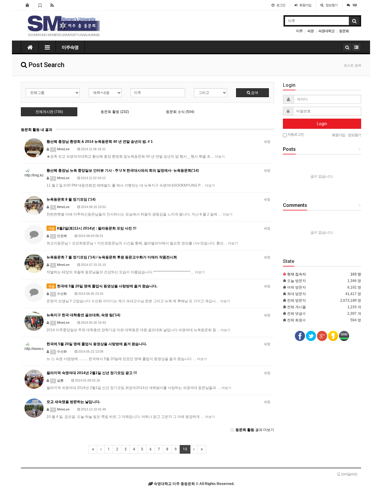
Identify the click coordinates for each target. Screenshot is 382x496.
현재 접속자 (296, 274)
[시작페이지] (27, 5)
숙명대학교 (326, 31)
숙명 (310, 31)
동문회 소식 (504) (180, 112)
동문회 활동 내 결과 (36, 130)
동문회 (344, 31)
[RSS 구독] (52, 5)
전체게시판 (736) (49, 112)
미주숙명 (70, 47)
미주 (299, 31)
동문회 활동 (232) (115, 112)
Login (322, 123)
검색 (254, 93)
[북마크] (40, 5)
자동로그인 (295, 134)
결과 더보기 (254, 430)
